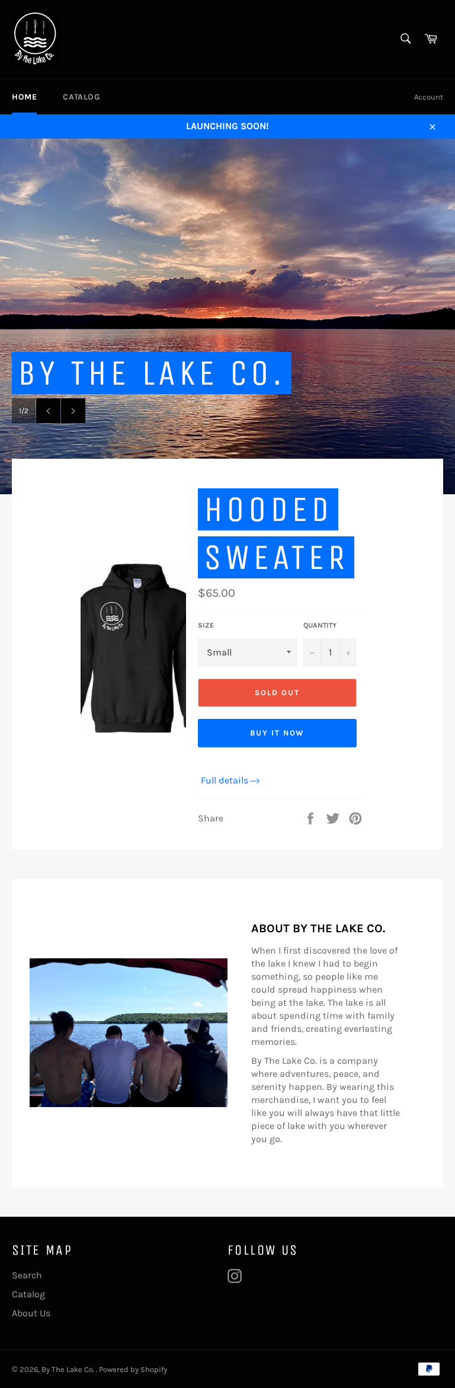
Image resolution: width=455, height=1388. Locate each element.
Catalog (81, 97)
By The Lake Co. (68, 1369)
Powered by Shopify (133, 1369)
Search (27, 1275)
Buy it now (277, 732)
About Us (31, 1313)
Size (206, 625)
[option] (227, 316)
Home (24, 97)
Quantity (320, 625)
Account (428, 96)
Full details (224, 780)
